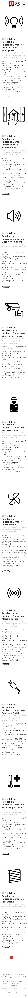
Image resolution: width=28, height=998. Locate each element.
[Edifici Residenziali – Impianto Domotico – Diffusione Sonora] (14, 216)
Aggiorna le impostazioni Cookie (18, 977)
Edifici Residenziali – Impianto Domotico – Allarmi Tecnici (14, 614)
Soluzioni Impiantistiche (10, 57)
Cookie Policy (21, 974)
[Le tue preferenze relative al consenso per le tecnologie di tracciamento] (25, 995)
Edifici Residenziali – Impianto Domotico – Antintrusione (14, 426)
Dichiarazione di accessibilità (9, 974)
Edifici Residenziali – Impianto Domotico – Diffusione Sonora (14, 237)
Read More (6, 96)
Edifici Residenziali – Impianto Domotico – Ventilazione (14, 520)
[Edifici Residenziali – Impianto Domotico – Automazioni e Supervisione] (14, 119)
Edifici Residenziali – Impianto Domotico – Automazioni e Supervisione (14, 142)
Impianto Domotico (19, 55)
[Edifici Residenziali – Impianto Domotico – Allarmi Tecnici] (14, 593)
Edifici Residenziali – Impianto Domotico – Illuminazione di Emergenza (14, 45)
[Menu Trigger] (24, 4)
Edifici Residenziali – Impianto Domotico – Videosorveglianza (14, 331)
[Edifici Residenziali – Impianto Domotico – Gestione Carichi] (14, 687)
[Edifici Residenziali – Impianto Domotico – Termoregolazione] (14, 781)
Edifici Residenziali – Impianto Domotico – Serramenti (14, 897)
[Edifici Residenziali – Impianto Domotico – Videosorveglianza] (14, 310)
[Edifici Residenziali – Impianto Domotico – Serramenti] (14, 876)
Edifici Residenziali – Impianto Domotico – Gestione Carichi (14, 709)
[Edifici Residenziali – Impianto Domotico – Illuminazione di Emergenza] (14, 22)
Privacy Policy (4, 977)
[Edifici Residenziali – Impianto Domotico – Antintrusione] (14, 404)
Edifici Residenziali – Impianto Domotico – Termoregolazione (14, 803)
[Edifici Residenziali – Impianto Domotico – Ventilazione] (14, 499)
